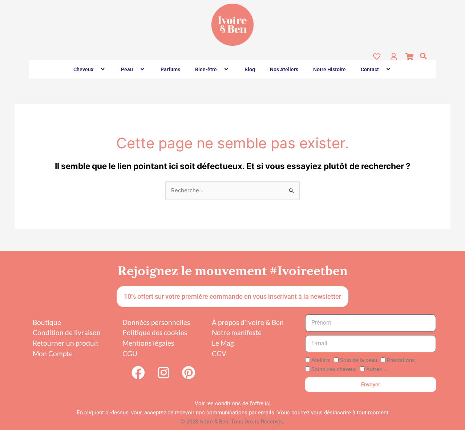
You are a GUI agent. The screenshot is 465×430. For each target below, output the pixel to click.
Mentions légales (148, 343)
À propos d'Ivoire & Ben (248, 322)
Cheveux (83, 69)
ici (268, 403)
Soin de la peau (358, 360)
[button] (423, 56)
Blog (249, 69)
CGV (219, 353)
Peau (127, 69)
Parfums (170, 69)
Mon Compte (53, 353)
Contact (370, 69)
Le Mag (223, 343)
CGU (129, 353)
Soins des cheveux (333, 369)
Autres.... (377, 369)
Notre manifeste (237, 332)
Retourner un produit (65, 343)
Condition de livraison (67, 332)
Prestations (401, 360)
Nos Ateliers (284, 69)
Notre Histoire (329, 69)
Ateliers (320, 360)
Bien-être (206, 69)
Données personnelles (156, 322)
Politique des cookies (154, 332)
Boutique (47, 322)
